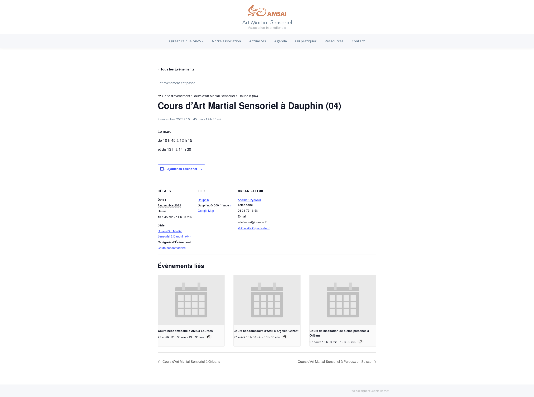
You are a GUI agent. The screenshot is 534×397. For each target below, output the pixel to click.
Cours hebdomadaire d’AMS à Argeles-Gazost (266, 331)
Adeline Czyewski (249, 200)
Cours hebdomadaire (172, 248)
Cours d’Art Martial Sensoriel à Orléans (191, 361)
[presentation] (191, 300)
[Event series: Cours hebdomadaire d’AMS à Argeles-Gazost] (284, 336)
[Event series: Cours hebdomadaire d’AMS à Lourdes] (208, 336)
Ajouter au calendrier (182, 169)
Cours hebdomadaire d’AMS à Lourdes (185, 331)
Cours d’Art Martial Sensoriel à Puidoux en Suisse (335, 361)
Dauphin (203, 200)
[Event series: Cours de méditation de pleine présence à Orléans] (360, 341)
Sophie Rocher (379, 391)
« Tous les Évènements (176, 69)
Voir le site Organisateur (254, 228)
